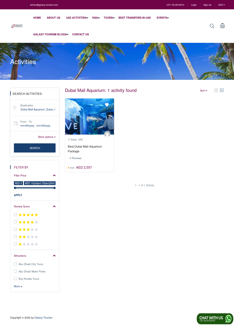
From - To (26, 121)
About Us (53, 17)
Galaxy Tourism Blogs (49, 34)
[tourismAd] (107, 134)
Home (37, 17)
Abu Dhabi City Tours (31, 264)
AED (220, 4)
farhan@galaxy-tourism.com (44, 4)
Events (162, 17)
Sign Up (207, 4)
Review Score (22, 206)
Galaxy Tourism (44, 317)
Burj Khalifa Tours (29, 279)
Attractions (20, 255)
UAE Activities (76, 17)
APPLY (18, 195)
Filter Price (20, 175)
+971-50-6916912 (175, 4)
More (17, 286)
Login (194, 4)
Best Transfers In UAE (134, 17)
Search (35, 148)
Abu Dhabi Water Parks (32, 271)
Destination (26, 105)
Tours (108, 17)
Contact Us (80, 34)
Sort (202, 90)
